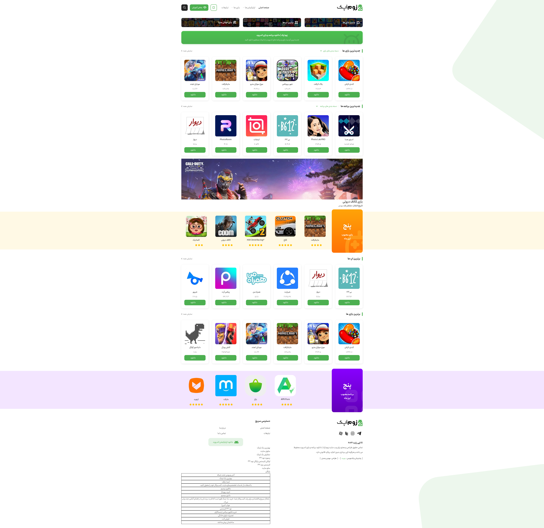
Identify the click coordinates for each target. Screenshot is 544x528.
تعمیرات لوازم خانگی (226, 515)
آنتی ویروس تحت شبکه (225, 475)
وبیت (343, 458)
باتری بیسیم (225, 495)
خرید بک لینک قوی (226, 498)
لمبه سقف (226, 481)
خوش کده (226, 518)
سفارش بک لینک (263, 454)
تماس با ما (222, 433)
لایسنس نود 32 (264, 465)
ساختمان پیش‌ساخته (226, 522)
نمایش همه (187, 50)
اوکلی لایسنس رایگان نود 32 (259, 461)
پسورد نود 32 (264, 458)
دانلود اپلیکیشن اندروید (223, 442)
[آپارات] (341, 433)
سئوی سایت (265, 451)
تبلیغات (225, 7)
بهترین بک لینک (263, 448)
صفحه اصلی (263, 7)
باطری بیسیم (226, 488)
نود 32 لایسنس (226, 508)
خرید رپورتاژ (225, 492)
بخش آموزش (197, 7)
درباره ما (222, 428)
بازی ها (237, 7)
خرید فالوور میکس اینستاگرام (226, 512)
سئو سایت (266, 468)
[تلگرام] (359, 433)
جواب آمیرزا (226, 505)
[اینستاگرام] (352, 433)
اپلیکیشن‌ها (250, 7)
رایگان (267, 471)
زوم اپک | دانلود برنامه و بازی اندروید (350, 7)
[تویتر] (346, 433)
